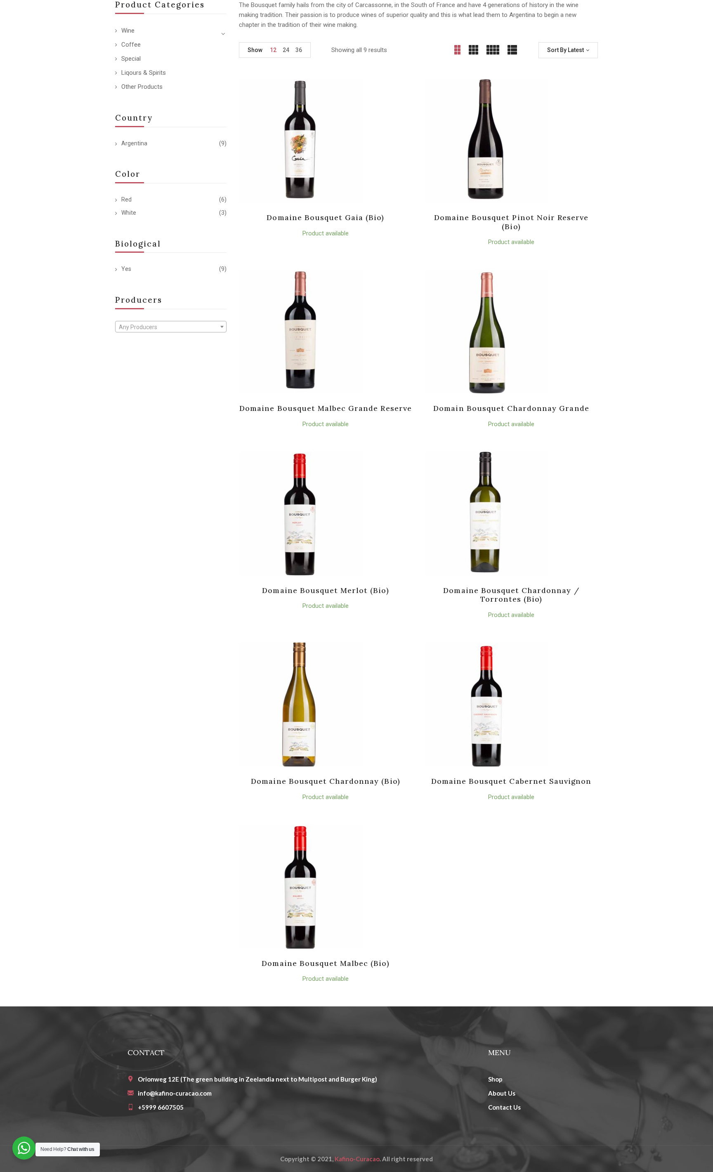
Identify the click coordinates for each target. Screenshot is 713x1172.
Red (126, 199)
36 (298, 50)
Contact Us (504, 1107)
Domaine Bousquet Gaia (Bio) (325, 217)
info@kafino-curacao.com (175, 1093)
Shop (495, 1079)
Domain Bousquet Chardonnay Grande (511, 408)
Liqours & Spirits (143, 72)
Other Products (142, 86)
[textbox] (171, 327)
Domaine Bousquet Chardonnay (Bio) (325, 781)
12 (273, 50)
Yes (126, 269)
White (128, 212)
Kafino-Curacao (357, 1159)
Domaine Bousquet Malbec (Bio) (325, 963)
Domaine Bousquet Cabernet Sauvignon (511, 781)
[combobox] (171, 326)
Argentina (134, 143)
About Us (501, 1093)
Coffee (131, 44)
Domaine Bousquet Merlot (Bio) (325, 590)
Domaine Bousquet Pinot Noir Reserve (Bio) (511, 222)
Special (131, 58)
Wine (128, 30)
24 (286, 50)
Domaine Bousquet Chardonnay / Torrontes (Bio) (511, 595)
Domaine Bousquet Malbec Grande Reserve (325, 408)
